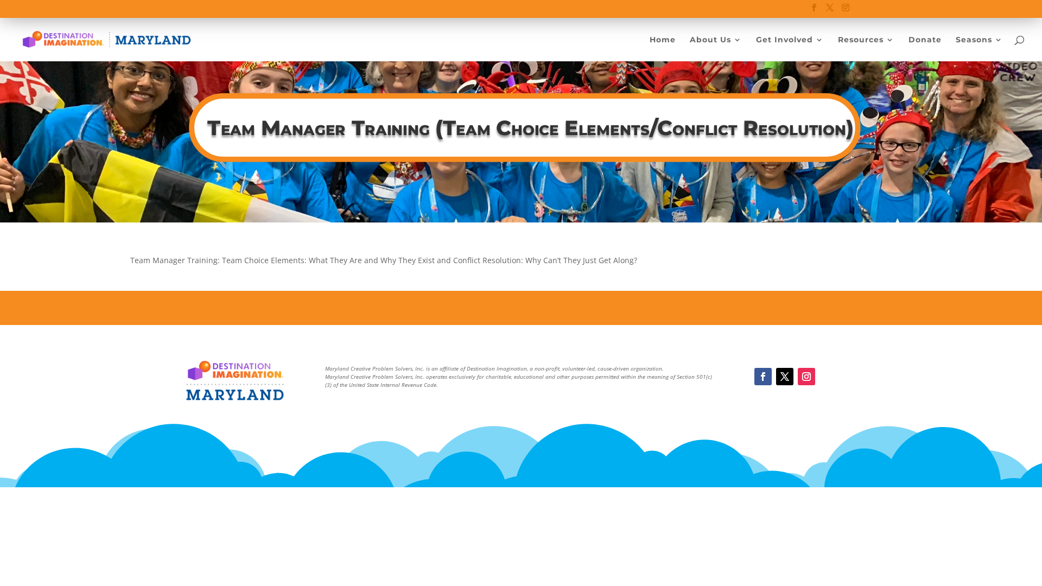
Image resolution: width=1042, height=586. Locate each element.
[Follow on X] (784, 376)
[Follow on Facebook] (763, 376)
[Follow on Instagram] (806, 376)
